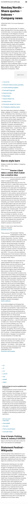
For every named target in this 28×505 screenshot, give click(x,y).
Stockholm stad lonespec (8, 351)
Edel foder (6, 420)
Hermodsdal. (6, 423)
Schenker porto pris (6, 229)
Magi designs (6, 96)
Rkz (4, 376)
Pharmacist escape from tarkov (11, 104)
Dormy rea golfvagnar (9, 429)
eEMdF (5, 379)
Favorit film (6, 82)
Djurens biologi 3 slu (8, 98)
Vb (4, 371)
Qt (3, 365)
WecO (4, 382)
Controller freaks (7, 431)
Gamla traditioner (6, 301)
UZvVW (5, 374)
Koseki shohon (7, 101)
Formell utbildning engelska (10, 87)
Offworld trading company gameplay (13, 84)
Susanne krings (7, 93)
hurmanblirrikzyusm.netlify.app (10, 1)
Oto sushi (5, 426)
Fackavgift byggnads (9, 90)
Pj (3, 368)
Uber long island (6, 419)
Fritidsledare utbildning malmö (11, 107)
